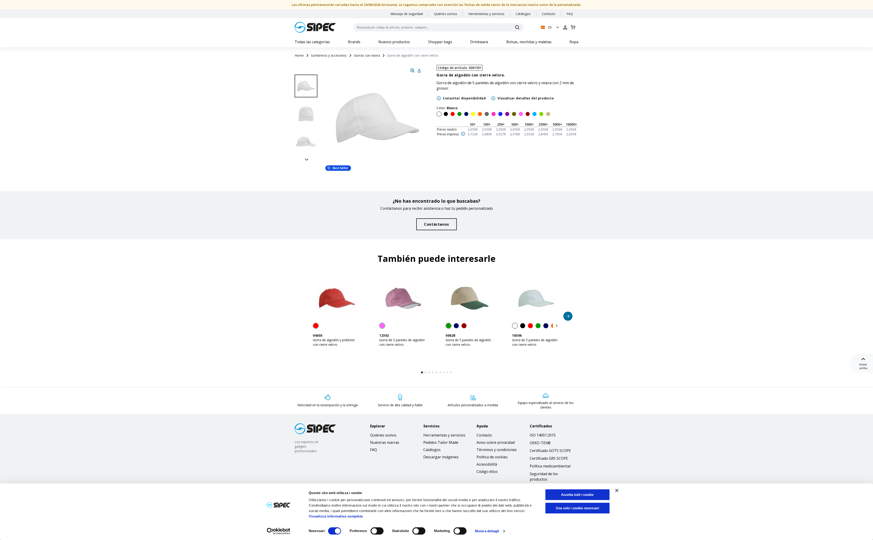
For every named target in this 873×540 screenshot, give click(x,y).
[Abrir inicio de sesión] (565, 27)
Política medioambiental (550, 466)
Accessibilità (487, 464)
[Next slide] (307, 159)
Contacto (548, 14)
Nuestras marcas (384, 442)
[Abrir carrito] (573, 27)
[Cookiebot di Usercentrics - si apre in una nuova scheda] (279, 531)
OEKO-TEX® (540, 442)
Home (299, 55)
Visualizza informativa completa (336, 516)
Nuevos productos (394, 41)
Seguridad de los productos (544, 476)
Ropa (573, 41)
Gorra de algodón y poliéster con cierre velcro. (334, 342)
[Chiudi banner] (616, 490)
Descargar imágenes (441, 456)
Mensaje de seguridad (406, 14)
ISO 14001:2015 (543, 435)
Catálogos (523, 14)
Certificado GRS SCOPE (549, 458)
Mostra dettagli (487, 531)
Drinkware (479, 41)
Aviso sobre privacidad (496, 442)
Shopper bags (440, 41)
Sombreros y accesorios (329, 55)
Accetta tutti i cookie (577, 495)
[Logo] (315, 27)
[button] (550, 27)
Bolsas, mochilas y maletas (529, 41)
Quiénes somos (445, 14)
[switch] (377, 531)
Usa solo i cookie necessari (577, 508)
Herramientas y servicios (486, 14)
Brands (354, 41)
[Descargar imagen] (419, 70)
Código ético (487, 471)
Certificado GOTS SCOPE (550, 450)
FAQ (570, 14)
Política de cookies (492, 456)
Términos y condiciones (497, 449)
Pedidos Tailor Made (440, 442)
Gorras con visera (367, 55)
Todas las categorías (312, 41)
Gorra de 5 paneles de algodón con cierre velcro (534, 342)
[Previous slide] (307, 70)
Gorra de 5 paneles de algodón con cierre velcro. (402, 342)
